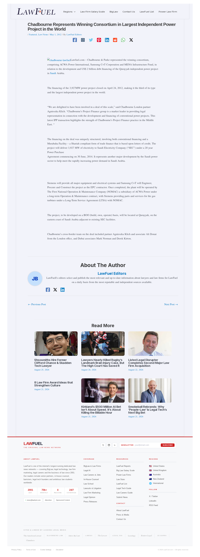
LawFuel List (121, 484)
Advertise (48, 500)
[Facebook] (75, 40)
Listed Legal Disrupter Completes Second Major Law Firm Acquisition (148, 363)
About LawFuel (122, 510)
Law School (88, 484)
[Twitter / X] (131, 40)
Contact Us (121, 519)
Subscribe (168, 445)
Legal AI (87, 470)
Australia (154, 474)
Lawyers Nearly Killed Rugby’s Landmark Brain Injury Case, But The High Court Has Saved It (102, 363)
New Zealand (156, 479)
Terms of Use (31, 550)
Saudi (53, 73)
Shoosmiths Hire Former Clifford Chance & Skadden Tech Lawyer (52, 363)
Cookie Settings (45, 550)
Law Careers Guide (124, 493)
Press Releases (90, 502)
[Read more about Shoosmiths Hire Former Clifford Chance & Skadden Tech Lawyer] (56, 343)
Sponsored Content (63, 500)
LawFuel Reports (123, 466)
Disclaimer (59, 550)
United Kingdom (157, 470)
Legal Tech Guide (123, 488)
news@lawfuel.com (34, 500)
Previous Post (37, 304)
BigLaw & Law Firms (92, 466)
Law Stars (120, 479)
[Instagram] (83, 40)
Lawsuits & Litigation (92, 488)
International (156, 483)
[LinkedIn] (109, 445)
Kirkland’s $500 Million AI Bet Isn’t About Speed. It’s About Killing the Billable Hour (101, 409)
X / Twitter (153, 496)
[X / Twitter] (103, 445)
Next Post (171, 304)
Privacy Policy (16, 550)
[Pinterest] (99, 40)
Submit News (122, 497)
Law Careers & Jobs (92, 475)
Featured (33, 34)
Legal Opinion (89, 497)
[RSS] (114, 445)
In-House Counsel (91, 479)
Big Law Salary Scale (125, 470)
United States (157, 466)
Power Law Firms (123, 475)
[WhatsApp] (123, 40)
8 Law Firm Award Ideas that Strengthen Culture (53, 384)
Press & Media (122, 515)
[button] (74, 12)
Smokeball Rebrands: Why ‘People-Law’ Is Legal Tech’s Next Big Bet (147, 409)
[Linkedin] (107, 40)
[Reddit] (115, 40)
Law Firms (43, 34)
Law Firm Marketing (92, 493)
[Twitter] (91, 40)
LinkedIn (152, 501)
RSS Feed (153, 505)
